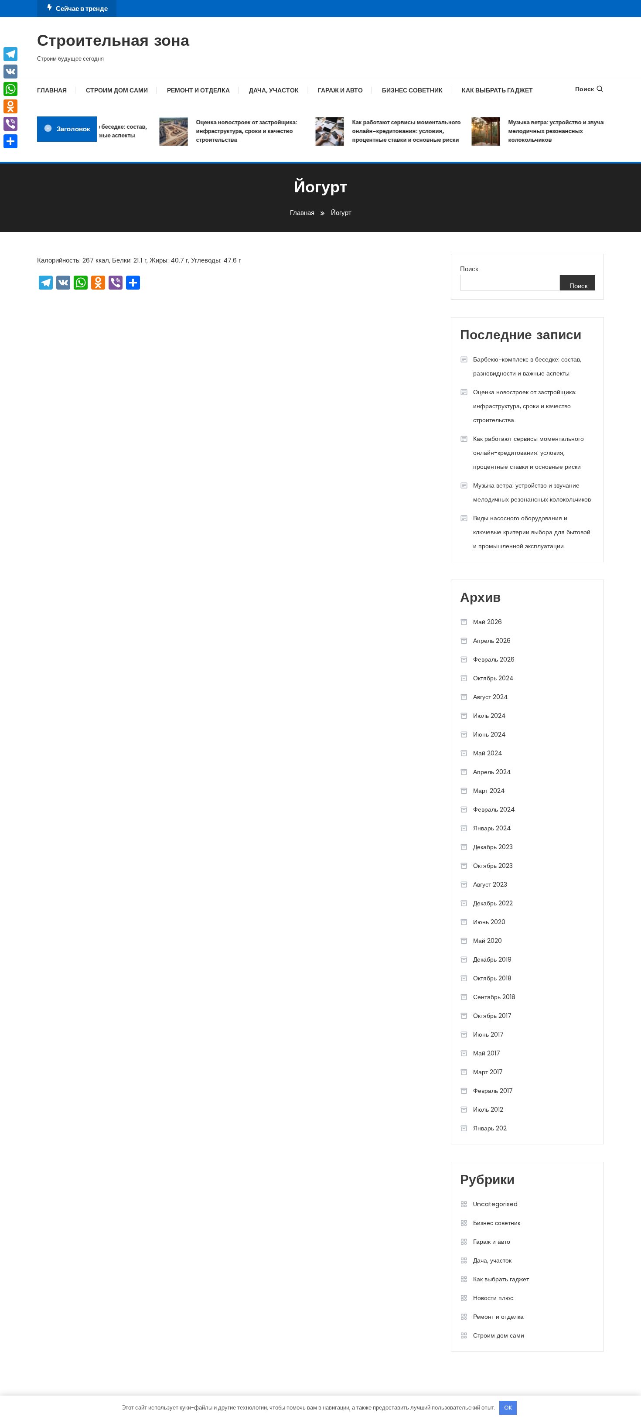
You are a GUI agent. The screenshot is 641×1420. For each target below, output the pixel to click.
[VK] (10, 71)
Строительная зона (113, 42)
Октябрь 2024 (493, 678)
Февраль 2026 (494, 659)
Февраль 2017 (493, 1090)
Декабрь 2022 (493, 903)
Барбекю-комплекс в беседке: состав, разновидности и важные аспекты (527, 366)
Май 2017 (486, 1053)
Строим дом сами (117, 90)
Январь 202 (490, 1128)
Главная (52, 90)
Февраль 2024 (494, 809)
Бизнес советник (412, 90)
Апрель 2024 (492, 772)
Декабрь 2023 (493, 847)
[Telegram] (10, 54)
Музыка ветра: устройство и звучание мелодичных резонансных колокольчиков (552, 131)
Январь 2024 (492, 828)
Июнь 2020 (489, 922)
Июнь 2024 (489, 734)
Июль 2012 (488, 1109)
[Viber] (10, 124)
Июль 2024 (489, 715)
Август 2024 (490, 697)
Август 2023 (490, 884)
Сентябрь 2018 (494, 997)
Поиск (584, 89)
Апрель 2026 (492, 640)
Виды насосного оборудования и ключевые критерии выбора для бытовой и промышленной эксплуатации (531, 532)
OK (508, 1407)
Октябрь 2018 (492, 978)
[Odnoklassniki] (10, 106)
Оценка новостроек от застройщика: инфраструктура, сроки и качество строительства (238, 131)
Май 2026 (487, 622)
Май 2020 (487, 940)
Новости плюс (493, 1298)
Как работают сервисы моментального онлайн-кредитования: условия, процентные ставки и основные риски (398, 131)
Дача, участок (274, 90)
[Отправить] (10, 141)
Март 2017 (488, 1072)
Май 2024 (487, 753)
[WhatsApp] (10, 89)
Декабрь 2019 (492, 959)
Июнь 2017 (488, 1034)
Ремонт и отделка (198, 90)
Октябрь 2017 (492, 1015)
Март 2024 (489, 790)
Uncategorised (495, 1204)
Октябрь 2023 (493, 865)
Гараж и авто (340, 90)
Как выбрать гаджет (497, 90)
